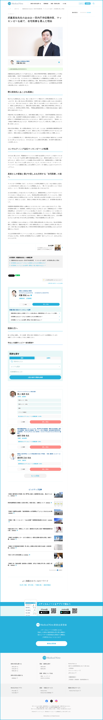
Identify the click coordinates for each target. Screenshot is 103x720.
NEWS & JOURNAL (45, 678)
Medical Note (44, 690)
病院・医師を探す (55, 3)
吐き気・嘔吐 (23, 585)
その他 (64, 3)
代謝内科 (24, 460)
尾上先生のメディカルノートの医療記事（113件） (30, 416)
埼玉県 (19, 460)
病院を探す (43, 666)
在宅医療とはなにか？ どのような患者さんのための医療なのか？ (27, 263)
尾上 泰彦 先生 (23, 394)
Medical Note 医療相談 (46, 692)
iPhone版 (14, 690)
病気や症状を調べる (36, 3)
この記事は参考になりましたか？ (53, 280)
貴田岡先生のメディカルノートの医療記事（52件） (30, 463)
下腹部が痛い (38, 585)
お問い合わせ (71, 673)
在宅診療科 (29, 298)
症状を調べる (15, 668)
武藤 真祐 (24, 295)
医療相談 (46, 3)
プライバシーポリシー (73, 670)
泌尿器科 (24, 396)
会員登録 (88, 3)
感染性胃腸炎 (47, 585)
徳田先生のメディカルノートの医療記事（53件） (30, 441)
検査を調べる (15, 670)
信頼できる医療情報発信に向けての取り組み (78, 666)
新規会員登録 (51, 643)
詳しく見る (45, 422)
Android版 (14, 692)
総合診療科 (24, 438)
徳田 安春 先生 (23, 436)
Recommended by (53, 570)
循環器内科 (22, 298)
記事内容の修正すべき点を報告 (55, 283)
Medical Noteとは (72, 663)
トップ (9, 8)
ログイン (81, 3)
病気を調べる (15, 666)
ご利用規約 (71, 668)
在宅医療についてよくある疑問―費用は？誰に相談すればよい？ (27, 265)
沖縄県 (19, 438)
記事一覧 (16, 8)
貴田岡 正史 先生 (24, 458)
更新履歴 (89, 12)
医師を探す (43, 668)
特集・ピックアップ (45, 676)
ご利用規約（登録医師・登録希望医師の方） (78, 679)
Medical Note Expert (74, 690)
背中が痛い (31, 585)
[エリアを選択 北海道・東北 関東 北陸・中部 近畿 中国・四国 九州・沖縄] (35, 366)
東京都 (19, 396)
